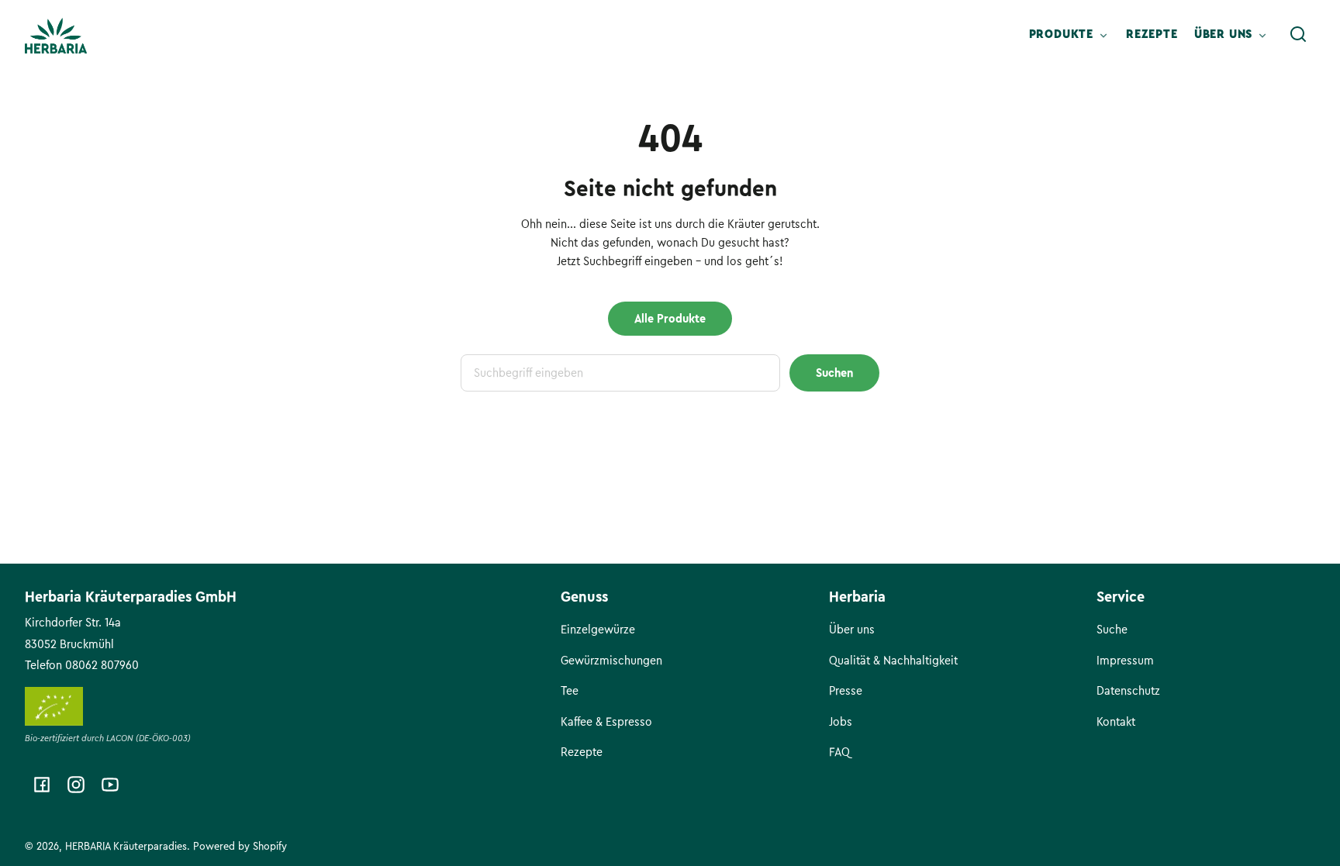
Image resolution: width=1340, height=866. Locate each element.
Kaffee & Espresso (606, 722)
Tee (569, 691)
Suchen (834, 373)
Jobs (840, 722)
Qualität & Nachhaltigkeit (893, 660)
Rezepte (582, 752)
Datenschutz (1128, 691)
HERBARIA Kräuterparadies (126, 846)
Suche (1112, 629)
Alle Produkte (670, 318)
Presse (845, 691)
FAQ (839, 752)
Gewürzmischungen (611, 660)
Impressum (1125, 660)
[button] (1298, 34)
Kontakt (1116, 722)
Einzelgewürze (598, 629)
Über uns (852, 629)
